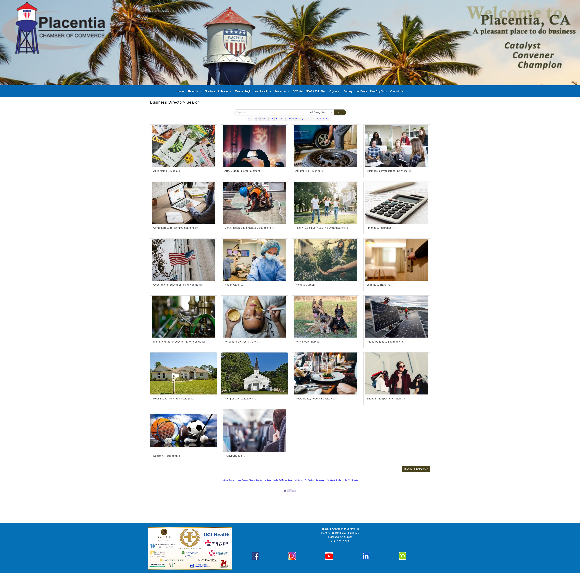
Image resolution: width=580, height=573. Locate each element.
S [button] (308, 119)
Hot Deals (361, 91)
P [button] (299, 119)
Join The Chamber (352, 480)
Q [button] (302, 119)
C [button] (261, 119)
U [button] (314, 119)
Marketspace (298, 480)
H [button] (276, 119)
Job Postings (309, 480)
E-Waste (298, 91)
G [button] (273, 119)
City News (334, 91)
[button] (416, 469)
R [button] (305, 119)
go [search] (341, 112)
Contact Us (396, 91)
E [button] (267, 119)
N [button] (293, 119)
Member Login (243, 91)
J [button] (281, 119)
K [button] (284, 119)
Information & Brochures (334, 480)
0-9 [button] (251, 119)
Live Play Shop (378, 91)
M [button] (290, 119)
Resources (280, 91)
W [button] (320, 119)
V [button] (317, 119)
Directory (210, 91)
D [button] (264, 119)
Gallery (348, 91)
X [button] (323, 119)
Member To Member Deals (282, 480)
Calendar (223, 91)
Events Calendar (256, 480)
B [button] (258, 119)
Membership (261, 91)
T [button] (311, 119)
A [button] (255, 119)
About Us (193, 91)
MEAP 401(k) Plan (316, 91)
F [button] (270, 119)
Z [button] (329, 119)
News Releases (243, 480)
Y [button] (326, 119)
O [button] (296, 119)
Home (180, 91)
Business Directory (228, 480)
